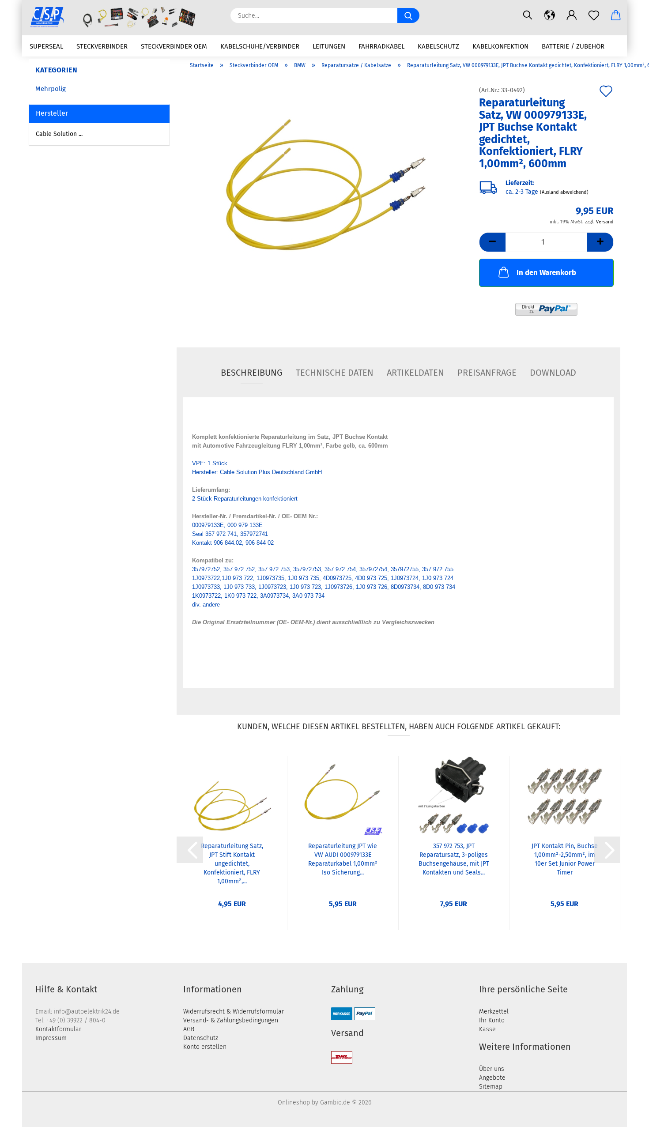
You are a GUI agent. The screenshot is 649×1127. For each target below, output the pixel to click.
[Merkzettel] (594, 15)
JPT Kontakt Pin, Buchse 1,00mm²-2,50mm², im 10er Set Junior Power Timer (565, 859)
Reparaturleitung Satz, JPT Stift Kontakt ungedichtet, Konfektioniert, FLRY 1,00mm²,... (232, 863)
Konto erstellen (204, 1047)
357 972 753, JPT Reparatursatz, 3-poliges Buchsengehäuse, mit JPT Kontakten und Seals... (454, 859)
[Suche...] (408, 15)
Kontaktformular (58, 1029)
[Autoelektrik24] (123, 17)
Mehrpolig (50, 89)
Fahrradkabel (381, 46)
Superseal (46, 46)
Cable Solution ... (59, 134)
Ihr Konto (492, 1020)
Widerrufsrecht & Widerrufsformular (233, 1011)
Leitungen (329, 46)
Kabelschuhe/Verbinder (259, 46)
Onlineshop (294, 1102)
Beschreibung (252, 372)
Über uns (491, 1069)
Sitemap (490, 1086)
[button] (550, 15)
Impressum (51, 1038)
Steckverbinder (102, 46)
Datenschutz (200, 1038)
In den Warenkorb (546, 272)
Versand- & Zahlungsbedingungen (230, 1020)
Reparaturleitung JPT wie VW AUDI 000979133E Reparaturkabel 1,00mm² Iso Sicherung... (342, 859)
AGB (188, 1029)
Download (553, 372)
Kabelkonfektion (500, 46)
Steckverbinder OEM (174, 46)
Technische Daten (335, 372)
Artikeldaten (415, 372)
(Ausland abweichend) (564, 192)
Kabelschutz (438, 46)
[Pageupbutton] (624, 1114)
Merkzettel (494, 1011)
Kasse (487, 1029)
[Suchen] (528, 15)
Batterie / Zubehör (573, 46)
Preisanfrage (487, 372)
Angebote (492, 1078)
